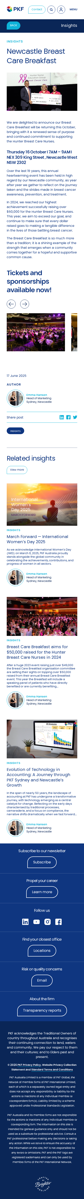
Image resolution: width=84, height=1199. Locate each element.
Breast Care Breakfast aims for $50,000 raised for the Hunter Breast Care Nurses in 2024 (37, 652)
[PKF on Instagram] (47, 921)
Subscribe (42, 862)
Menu (73, 9)
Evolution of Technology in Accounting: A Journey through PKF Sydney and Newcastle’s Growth (38, 777)
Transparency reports (42, 1010)
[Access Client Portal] (61, 10)
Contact (37, 9)
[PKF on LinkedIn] (25, 921)
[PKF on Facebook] (58, 921)
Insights (15, 431)
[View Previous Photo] (11, 304)
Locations (42, 950)
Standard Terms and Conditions (52, 1069)
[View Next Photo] (24, 304)
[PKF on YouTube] (36, 921)
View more (17, 470)
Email (42, 980)
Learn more (45, 893)
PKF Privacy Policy (29, 1065)
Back (13, 25)
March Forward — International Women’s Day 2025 (37, 539)
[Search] (51, 10)
